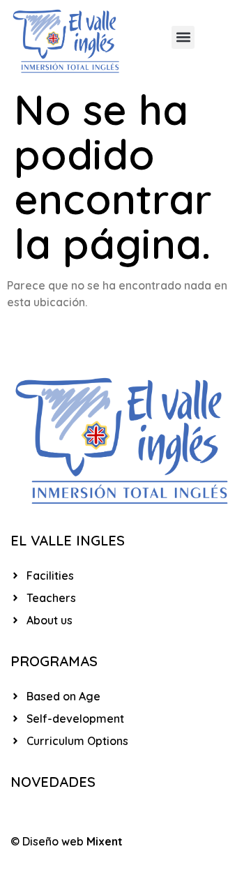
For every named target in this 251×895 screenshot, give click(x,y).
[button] (183, 37)
